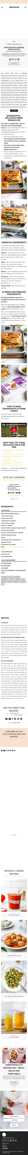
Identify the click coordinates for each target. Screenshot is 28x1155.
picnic (12, 579)
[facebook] (6, 1140)
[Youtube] (11, 1140)
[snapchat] (16, 1140)
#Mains (14, 41)
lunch (22, 579)
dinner (17, 579)
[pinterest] (8, 1140)
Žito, (9, 468)
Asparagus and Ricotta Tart (12, 465)
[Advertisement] (14, 24)
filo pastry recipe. (15, 283)
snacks (10, 581)
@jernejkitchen (14, 713)
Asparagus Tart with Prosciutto (14, 454)
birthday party (5, 579)
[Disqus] (14, 774)
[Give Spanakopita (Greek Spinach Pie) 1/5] (10, 495)
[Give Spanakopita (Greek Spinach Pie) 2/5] (12, 495)
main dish (4, 581)
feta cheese (22, 581)
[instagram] (3, 1140)
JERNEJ (14, 7)
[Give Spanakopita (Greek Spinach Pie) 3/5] (14, 495)
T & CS (4, 1145)
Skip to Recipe (14, 63)
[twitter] (13, 1140)
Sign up (14, 1125)
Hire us (4, 1146)
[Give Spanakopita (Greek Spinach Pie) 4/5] (16, 495)
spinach (15, 581)
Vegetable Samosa (10, 460)
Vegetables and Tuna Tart (12, 463)
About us (5, 1143)
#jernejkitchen (18, 715)
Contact (5, 1148)
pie (2, 584)
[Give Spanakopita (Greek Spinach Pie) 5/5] (18, 495)
